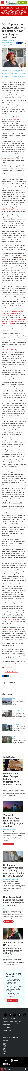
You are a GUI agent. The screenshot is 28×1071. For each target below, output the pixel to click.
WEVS (4, 1053)
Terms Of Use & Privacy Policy (10, 1037)
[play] (2, 1069)
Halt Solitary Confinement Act (13, 619)
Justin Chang (6, 829)
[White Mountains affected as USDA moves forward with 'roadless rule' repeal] (7, 739)
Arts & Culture (15, 724)
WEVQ (5, 1052)
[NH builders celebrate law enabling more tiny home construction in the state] (7, 713)
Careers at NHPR (7, 1034)
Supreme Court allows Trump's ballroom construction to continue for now (12, 779)
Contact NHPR (6, 1027)
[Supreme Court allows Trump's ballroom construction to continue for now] (13, 765)
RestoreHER (11, 629)
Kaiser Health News (16, 664)
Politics (14, 736)
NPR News (10, 667)
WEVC (4, 1044)
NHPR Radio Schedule (8, 1030)
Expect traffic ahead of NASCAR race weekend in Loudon (19, 702)
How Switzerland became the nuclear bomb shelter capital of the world (13, 901)
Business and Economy (17, 711)
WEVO (5, 1050)
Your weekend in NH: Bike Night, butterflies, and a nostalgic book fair (19, 728)
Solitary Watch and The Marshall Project (14, 209)
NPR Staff (5, 956)
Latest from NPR (11, 671)
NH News (14, 699)
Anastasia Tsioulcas (8, 879)
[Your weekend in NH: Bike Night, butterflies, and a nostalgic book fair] (7, 727)
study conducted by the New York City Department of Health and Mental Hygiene (13, 321)
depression (12, 158)
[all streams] (26, 1069)
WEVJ (4, 1048)
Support (22, 2)
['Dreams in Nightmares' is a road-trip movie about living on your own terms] (13, 806)
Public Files (5, 1040)
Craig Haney (16, 119)
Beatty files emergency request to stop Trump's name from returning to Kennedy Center (13, 870)
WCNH (5, 1043)
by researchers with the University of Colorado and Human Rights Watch (12, 313)
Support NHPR (12, 1000)
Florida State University (9, 350)
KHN (14, 651)
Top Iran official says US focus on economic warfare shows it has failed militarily (13, 948)
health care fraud (19, 389)
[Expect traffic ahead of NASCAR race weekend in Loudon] (7, 701)
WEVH (4, 1047)
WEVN (4, 1049)
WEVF (4, 1045)
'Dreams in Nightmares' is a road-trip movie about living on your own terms (13, 821)
